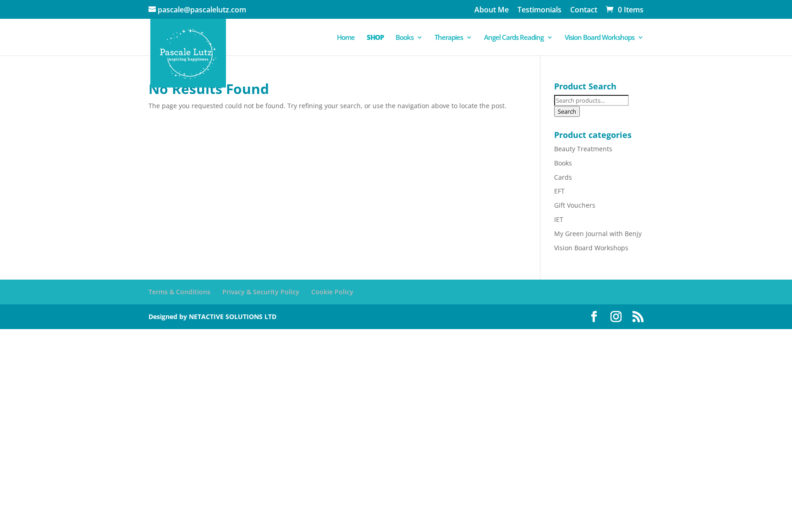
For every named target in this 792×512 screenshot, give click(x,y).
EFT (559, 191)
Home (346, 38)
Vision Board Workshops (599, 38)
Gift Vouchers (574, 205)
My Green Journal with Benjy (598, 233)
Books (404, 38)
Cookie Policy (332, 291)
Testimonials (539, 10)
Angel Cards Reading (514, 38)
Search (567, 111)
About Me (491, 10)
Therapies (448, 38)
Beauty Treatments (583, 148)
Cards (563, 177)
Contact (583, 10)
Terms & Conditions (179, 291)
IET (558, 219)
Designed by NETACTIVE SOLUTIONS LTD (212, 316)
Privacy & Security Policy (260, 291)
